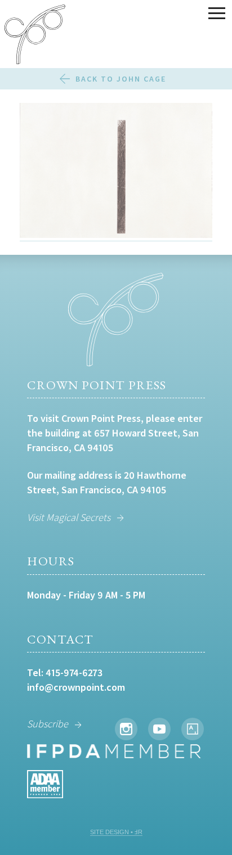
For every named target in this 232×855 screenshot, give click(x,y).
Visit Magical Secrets (68, 517)
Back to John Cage (120, 79)
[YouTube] (159, 729)
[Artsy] (192, 729)
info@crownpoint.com (76, 687)
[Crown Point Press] (35, 36)
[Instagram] (126, 729)
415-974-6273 (74, 672)
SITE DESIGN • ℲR (116, 832)
